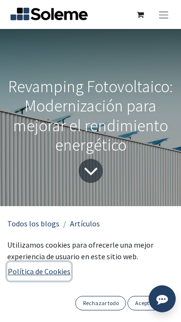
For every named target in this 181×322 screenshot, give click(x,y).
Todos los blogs (33, 223)
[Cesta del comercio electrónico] (140, 14)
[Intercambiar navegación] (163, 14)
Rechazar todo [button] (101, 303)
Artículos (85, 223)
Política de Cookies (39, 271)
